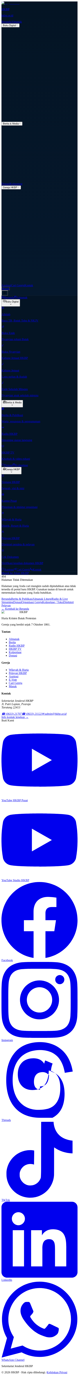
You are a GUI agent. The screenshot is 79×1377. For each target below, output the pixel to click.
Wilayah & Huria (19, 669)
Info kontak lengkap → (14, 717)
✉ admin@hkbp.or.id (54, 713)
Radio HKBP (17, 645)
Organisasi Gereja (31, 602)
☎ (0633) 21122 (32, 713)
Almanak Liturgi (42, 598)
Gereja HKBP (10, 187)
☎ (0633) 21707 (11, 713)
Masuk (6, 288)
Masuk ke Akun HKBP (15, 573)
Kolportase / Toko (52, 602)
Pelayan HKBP (18, 673)
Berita (12, 642)
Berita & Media (11, 123)
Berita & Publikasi (22, 598)
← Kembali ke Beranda (15, 608)
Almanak (16, 21)
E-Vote (13, 679)
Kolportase (16, 183)
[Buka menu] (4, 293)
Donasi (5, 183)
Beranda (6, 21)
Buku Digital (9, 25)
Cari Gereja (17, 285)
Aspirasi (6, 285)
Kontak (28, 285)
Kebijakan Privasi (57, 1372)
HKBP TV (15, 648)
